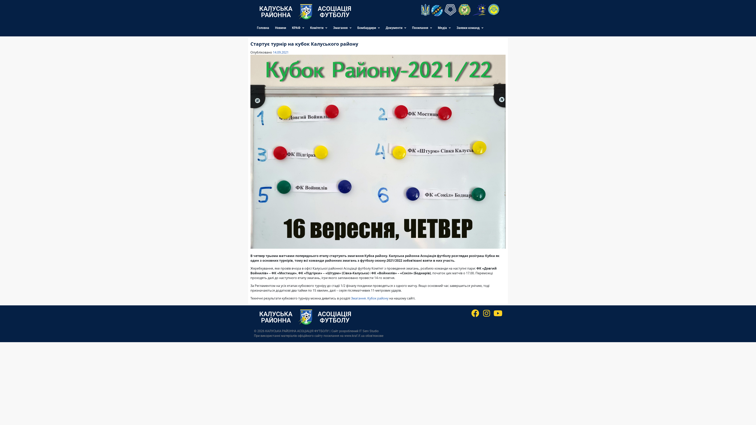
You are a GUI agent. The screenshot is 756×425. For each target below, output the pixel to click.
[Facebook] (475, 313)
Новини (280, 28)
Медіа (442, 28)
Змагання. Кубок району (369, 298)
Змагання (340, 28)
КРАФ (296, 28)
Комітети (316, 28)
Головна (263, 28)
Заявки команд (468, 28)
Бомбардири (366, 28)
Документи (394, 28)
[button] (298, 27)
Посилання (420, 28)
